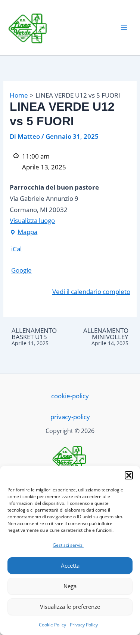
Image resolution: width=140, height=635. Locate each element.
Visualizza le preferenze (70, 606)
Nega (70, 586)
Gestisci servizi (68, 545)
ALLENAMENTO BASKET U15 (34, 336)
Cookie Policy (52, 625)
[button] (129, 475)
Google (21, 270)
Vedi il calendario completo (91, 291)
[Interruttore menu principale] (124, 27)
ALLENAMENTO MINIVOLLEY (105, 336)
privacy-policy (70, 416)
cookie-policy (70, 396)
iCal (16, 249)
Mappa (23, 231)
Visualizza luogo (32, 220)
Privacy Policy (84, 625)
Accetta (70, 565)
